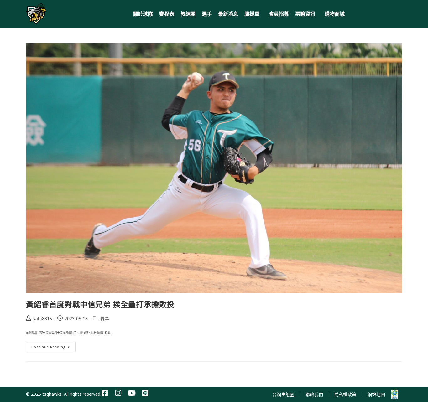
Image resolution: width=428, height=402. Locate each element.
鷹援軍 (251, 13)
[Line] (145, 393)
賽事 (104, 319)
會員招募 (279, 13)
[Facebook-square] (104, 393)
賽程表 (166, 13)
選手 (207, 13)
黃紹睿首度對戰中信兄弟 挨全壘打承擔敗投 (100, 304)
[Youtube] (131, 393)
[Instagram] (118, 393)
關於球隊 (143, 13)
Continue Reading (50, 345)
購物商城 (335, 13)
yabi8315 (42, 319)
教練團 (188, 13)
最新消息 (228, 13)
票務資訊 (305, 13)
